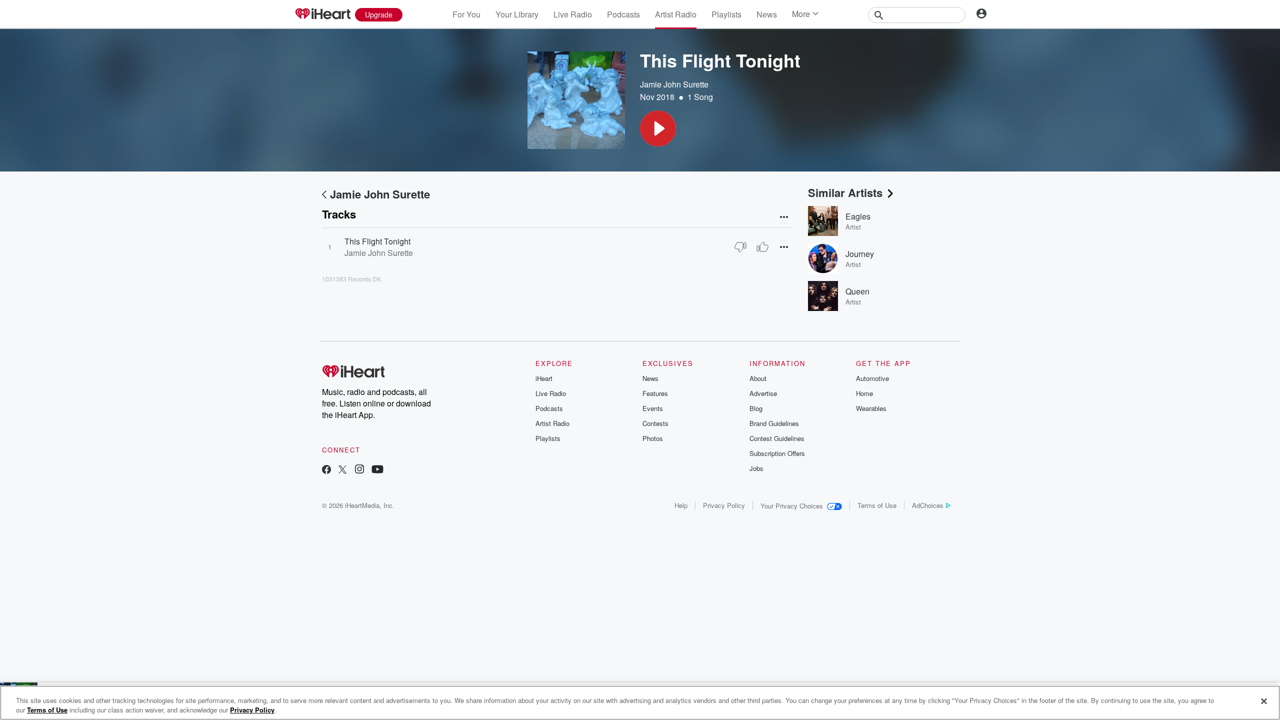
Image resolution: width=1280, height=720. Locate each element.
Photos (652, 438)
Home (864, 393)
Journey (860, 254)
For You (466, 14)
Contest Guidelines (777, 438)
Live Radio (573, 14)
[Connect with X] (342, 470)
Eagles (858, 216)
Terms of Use (877, 505)
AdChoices (928, 505)
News (766, 14)
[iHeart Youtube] (378, 470)
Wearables (871, 408)
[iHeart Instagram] (359, 470)
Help (681, 505)
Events (652, 408)
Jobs (757, 468)
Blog (756, 408)
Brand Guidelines (774, 423)
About (758, 378)
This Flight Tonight (377, 241)
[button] (658, 128)
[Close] (1264, 701)
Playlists (727, 14)
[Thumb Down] (741, 247)
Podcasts (623, 14)
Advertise (763, 393)
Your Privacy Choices (791, 505)
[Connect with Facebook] (326, 470)
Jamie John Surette (674, 84)
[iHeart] (322, 14)
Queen (858, 291)
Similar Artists (845, 192)
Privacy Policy (724, 505)
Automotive (872, 378)
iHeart (544, 378)
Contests (655, 423)
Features (655, 393)
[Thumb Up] (763, 247)
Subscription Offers (777, 453)
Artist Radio (675, 14)
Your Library (517, 14)
